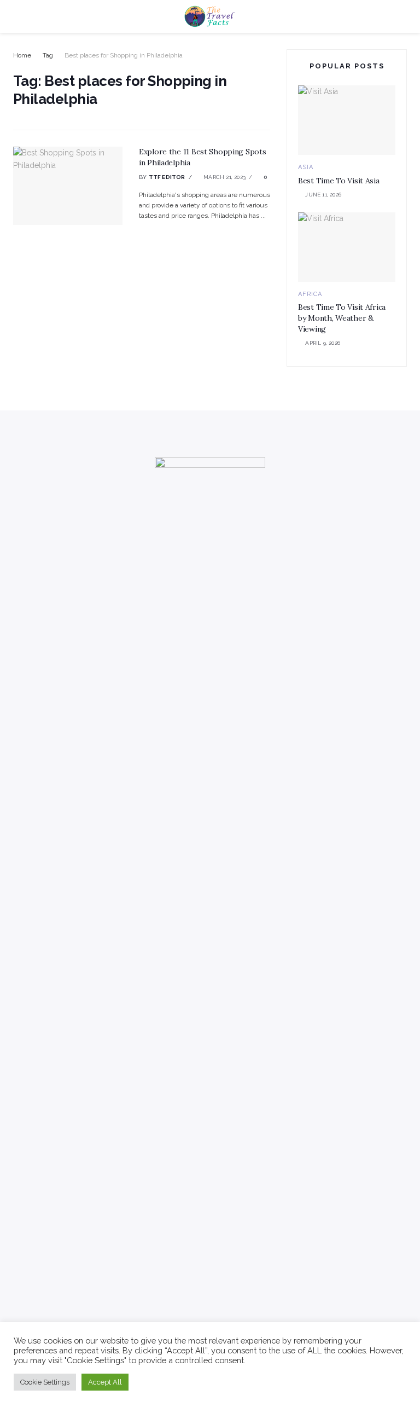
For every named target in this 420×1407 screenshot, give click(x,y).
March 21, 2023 (224, 177)
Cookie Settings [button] (44, 1382)
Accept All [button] (105, 1382)
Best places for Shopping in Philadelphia (124, 55)
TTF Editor (167, 177)
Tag (48, 55)
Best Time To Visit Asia (339, 181)
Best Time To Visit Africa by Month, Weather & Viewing (342, 317)
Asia (305, 167)
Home (22, 55)
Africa (310, 294)
